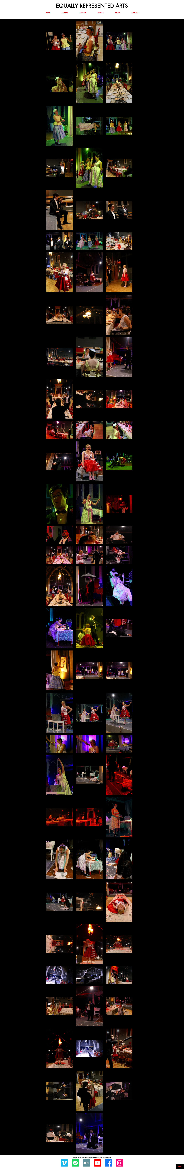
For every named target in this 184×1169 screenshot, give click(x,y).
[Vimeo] (64, 1163)
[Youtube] (97, 1163)
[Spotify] (75, 1163)
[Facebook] (108, 1163)
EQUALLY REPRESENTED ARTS (92, 5)
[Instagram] (119, 1163)
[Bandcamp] (86, 1163)
